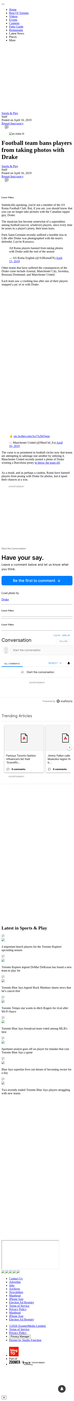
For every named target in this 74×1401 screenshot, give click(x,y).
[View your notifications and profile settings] (68, 663)
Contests (14, 23)
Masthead (15, 1295)
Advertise (15, 1282)
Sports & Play (10, 113)
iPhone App (16, 1299)
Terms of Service (19, 1305)
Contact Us (16, 1278)
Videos (13, 16)
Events (13, 19)
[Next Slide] (69, 747)
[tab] (12, 663)
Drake (5, 599)
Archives (14, 1288)
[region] (37, 669)
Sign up (66, 635)
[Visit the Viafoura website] (64, 701)
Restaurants (16, 30)
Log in (57, 635)
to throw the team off (47, 462)
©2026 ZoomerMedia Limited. (27, 1326)
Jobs (11, 1285)
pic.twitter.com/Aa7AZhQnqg (32, 436)
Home (13, 9)
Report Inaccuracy (13, 123)
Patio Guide (16, 26)
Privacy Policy (18, 1309)
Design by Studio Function (25, 1340)
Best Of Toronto (19, 13)
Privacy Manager (20, 1336)
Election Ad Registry (21, 1302)
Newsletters (16, 1292)
